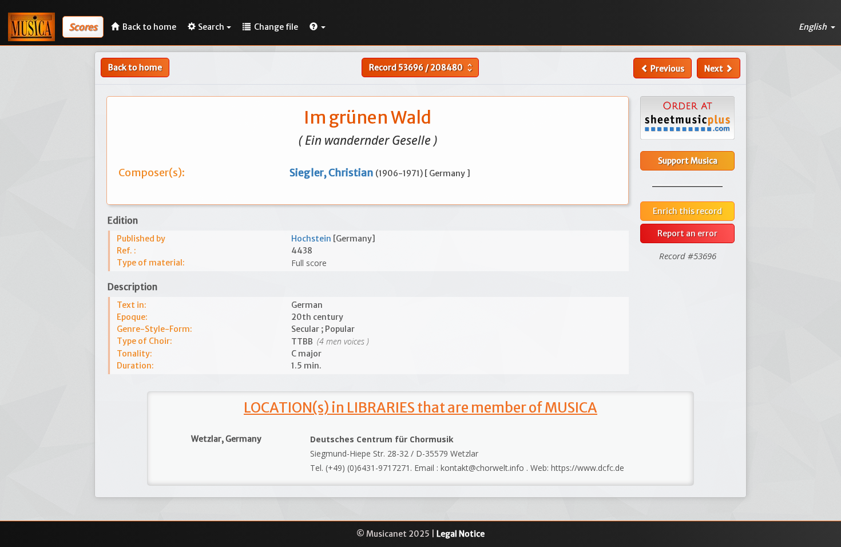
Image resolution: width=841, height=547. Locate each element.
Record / (422, 67)
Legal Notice (461, 534)
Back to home (135, 67)
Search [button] (211, 27)
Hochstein (312, 238)
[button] (317, 27)
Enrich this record (687, 211)
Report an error (687, 233)
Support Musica (687, 161)
